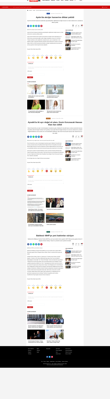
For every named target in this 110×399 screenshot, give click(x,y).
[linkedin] (39, 26)
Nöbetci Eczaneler (68, 352)
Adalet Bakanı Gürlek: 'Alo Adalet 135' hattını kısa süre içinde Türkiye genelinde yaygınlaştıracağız (35, 210)
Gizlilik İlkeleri (52, 361)
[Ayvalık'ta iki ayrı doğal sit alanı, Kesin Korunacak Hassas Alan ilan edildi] (40, 140)
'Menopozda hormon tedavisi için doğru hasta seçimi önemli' (54, 112)
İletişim (48, 361)
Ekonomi (29, 350)
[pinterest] (41, 26)
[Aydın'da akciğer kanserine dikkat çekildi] (35, 29)
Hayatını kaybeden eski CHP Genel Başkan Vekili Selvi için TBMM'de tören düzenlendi (35, 326)
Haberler (30, 10)
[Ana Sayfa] (27, 10)
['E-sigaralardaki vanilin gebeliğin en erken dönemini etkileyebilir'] (36, 104)
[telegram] (36, 26)
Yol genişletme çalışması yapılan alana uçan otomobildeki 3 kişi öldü (35, 225)
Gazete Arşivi (58, 353)
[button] (11, 7)
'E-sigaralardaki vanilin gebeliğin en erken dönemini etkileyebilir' (36, 112)
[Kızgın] (46, 55)
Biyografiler (48, 348)
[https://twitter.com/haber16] (49, 357)
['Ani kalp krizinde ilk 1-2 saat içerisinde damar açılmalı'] (55, 89)
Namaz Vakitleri (68, 353)
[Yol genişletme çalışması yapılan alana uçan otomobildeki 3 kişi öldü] (36, 218)
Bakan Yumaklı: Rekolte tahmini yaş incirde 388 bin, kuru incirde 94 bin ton (54, 326)
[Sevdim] (37, 55)
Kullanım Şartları (65, 361)
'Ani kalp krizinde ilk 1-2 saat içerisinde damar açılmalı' (53, 96)
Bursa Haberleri (31, 348)
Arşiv (57, 352)
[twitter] (31, 26)
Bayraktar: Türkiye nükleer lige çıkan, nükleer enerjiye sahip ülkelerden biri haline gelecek (53, 342)
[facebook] (28, 26)
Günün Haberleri (59, 350)
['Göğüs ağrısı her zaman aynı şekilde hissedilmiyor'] (36, 89)
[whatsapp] (33, 26)
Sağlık (34, 10)
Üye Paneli (105, 7)
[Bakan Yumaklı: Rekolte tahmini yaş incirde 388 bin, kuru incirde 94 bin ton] (55, 319)
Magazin (29, 352)
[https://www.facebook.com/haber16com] (47, 357)
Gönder (30, 77)
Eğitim (38, 348)
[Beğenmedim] (42, 55)
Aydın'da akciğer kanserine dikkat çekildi (43, 10)
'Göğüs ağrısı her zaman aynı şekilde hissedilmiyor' (36, 96)
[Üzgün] (60, 55)
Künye (44, 361)
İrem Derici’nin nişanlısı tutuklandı (54, 209)
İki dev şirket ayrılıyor (51, 224)
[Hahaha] (51, 55)
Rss (42, 361)
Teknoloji (29, 353)
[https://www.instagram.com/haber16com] (52, 357)
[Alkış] (33, 55)
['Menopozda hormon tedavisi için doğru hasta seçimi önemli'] (55, 104)
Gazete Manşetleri (68, 350)
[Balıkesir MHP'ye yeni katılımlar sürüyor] (35, 247)
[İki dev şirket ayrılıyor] (55, 218)
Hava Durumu (67, 348)
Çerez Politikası (58, 361)
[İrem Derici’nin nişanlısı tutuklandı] (55, 203)
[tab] (30, 63)
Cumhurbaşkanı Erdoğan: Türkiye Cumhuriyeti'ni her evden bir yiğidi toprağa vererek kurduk (35, 342)
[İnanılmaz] (55, 55)
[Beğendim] (29, 55)
